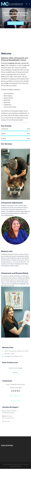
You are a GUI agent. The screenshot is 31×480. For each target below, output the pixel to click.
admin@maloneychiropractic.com (13, 356)
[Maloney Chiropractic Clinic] (12, 3)
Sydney (19, 466)
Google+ (15, 372)
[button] (26, 3)
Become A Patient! (15, 23)
